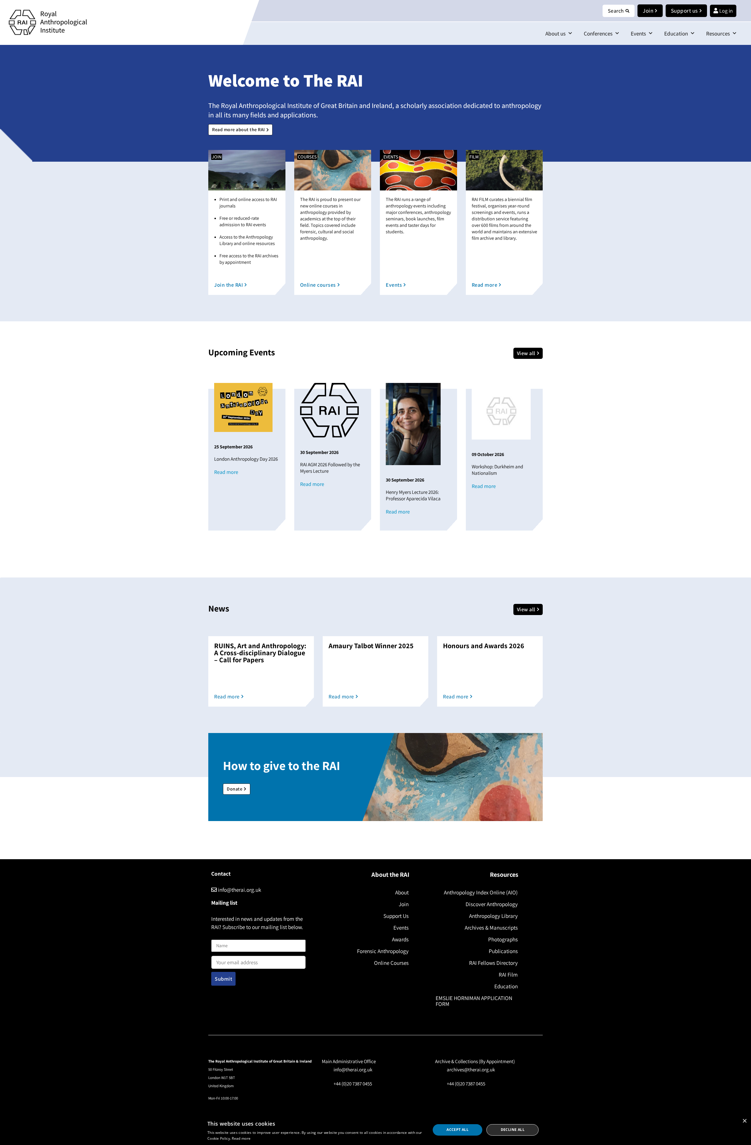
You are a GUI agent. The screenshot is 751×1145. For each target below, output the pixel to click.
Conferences (598, 33)
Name (217, 936)
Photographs (503, 939)
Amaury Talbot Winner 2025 (371, 645)
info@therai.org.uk (239, 889)
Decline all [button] (513, 1129)
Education (676, 33)
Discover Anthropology (492, 904)
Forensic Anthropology (383, 951)
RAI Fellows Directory (493, 962)
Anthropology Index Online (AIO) (481, 892)
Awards (400, 939)
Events (638, 33)
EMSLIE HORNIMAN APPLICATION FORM (474, 1000)
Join (404, 904)
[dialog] (375, 1130)
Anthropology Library (493, 915)
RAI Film (508, 974)
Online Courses (391, 962)
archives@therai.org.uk (471, 1069)
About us (555, 33)
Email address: (226, 954)
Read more (241, 1138)
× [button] (744, 1121)
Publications (503, 951)
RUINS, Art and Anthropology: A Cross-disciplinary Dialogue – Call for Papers (260, 652)
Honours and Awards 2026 (483, 645)
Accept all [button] (457, 1129)
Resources (718, 33)
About (402, 892)
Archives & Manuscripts (491, 927)
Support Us (396, 915)
